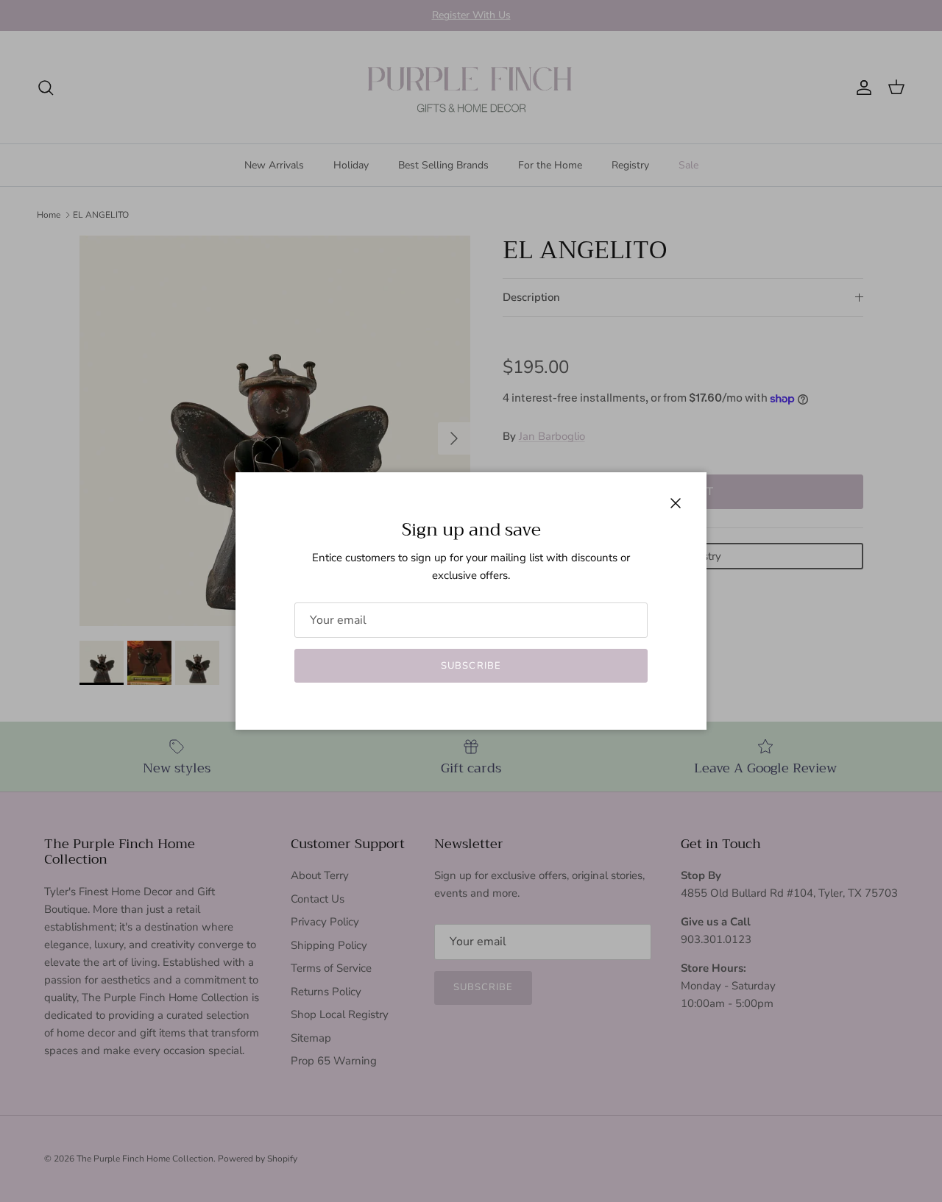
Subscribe (470, 665)
